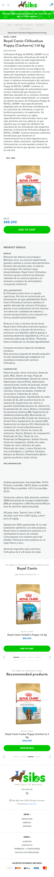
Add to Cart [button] (27, 648)
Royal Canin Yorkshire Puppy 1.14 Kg (27, 634)
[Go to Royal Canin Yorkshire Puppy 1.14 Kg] (27, 605)
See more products (26, 574)
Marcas (27, 823)
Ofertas (27, 826)
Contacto (27, 845)
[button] (16, 657)
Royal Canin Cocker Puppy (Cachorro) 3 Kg (27, 735)
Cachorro (29, 24)
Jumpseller (31, 803)
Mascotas (18, 24)
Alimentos (40, 24)
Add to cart (27, 229)
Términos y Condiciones (27, 849)
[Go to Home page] (27, 5)
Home (9, 24)
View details (27, 748)
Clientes (27, 842)
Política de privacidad (27, 852)
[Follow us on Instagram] (27, 793)
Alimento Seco (25, 28)
